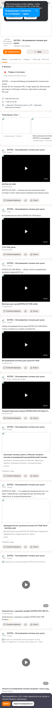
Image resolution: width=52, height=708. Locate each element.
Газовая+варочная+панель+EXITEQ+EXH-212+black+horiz (26, 411)
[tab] (4, 59)
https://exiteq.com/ (12, 99)
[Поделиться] (25, 200)
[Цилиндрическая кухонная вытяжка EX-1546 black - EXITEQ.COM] (26, 519)
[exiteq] (4, 151)
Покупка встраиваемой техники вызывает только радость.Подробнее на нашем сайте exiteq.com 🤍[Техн (26, 689)
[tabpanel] (26, 423)
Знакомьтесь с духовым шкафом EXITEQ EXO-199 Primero (26, 611)
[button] (12, 52)
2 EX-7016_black (9, 247)
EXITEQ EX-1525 (9, 184)
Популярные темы (10, 115)
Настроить (30, 17)
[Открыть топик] (16, 130)
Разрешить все (14, 17)
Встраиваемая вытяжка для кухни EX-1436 (20, 360)
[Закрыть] (36, 10)
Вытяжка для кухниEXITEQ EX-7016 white (20, 304)
